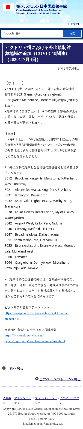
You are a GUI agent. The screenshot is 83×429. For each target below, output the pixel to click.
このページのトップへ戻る (60, 379)
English (75, 24)
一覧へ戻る (15, 368)
